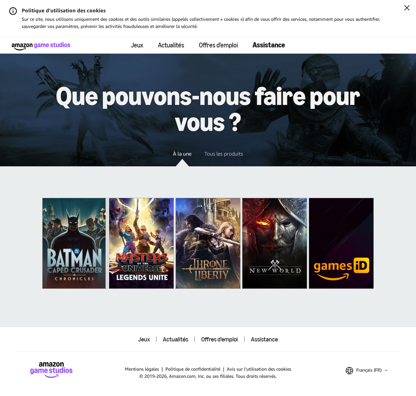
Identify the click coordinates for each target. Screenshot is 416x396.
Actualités (171, 45)
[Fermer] (407, 8)
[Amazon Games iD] (341, 243)
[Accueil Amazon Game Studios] (41, 46)
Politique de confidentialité (192, 369)
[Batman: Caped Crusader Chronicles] (74, 243)
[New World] (274, 243)
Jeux (137, 45)
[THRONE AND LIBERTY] (208, 243)
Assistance (269, 45)
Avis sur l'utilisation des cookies (259, 369)
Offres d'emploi (218, 45)
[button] (182, 158)
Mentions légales (142, 369)
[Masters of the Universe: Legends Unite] (141, 243)
